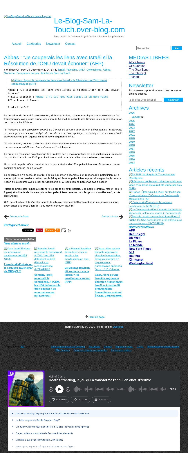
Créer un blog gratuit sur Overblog (68, 346)
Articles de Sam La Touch (55, 73)
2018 (132, 145)
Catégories (34, 43)
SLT (22, 346)
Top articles (94, 346)
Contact (70, 43)
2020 (132, 138)
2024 (132, 124)
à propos (104, 400)
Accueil (16, 43)
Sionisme (9, 73)
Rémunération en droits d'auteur (163, 346)
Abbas (106, 69)
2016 (132, 152)
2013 (132, 162)
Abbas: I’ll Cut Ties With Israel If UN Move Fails (72, 96)
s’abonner (61, 400)
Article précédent (19, 216)
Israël (61, 69)
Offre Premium (62, 350)
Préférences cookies (121, 350)
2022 (132, 131)
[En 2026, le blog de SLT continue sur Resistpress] (155, 176)
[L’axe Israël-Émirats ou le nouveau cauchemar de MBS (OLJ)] (155, 204)
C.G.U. (140, 346)
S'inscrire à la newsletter (20, 239)
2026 (132, 112)
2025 (132, 120)
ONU (82, 69)
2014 (132, 159)
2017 (132, 148)
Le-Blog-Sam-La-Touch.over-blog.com (89, 25)
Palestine (71, 69)
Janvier (136, 116)
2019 (132, 141)
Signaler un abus (124, 346)
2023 (132, 127)
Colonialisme (93, 69)
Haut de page (97, 316)
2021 (132, 134)
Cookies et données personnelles (90, 350)
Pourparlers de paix (28, 73)
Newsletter (53, 43)
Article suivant (110, 216)
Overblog (118, 326)
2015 (132, 155)
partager (83, 400)
